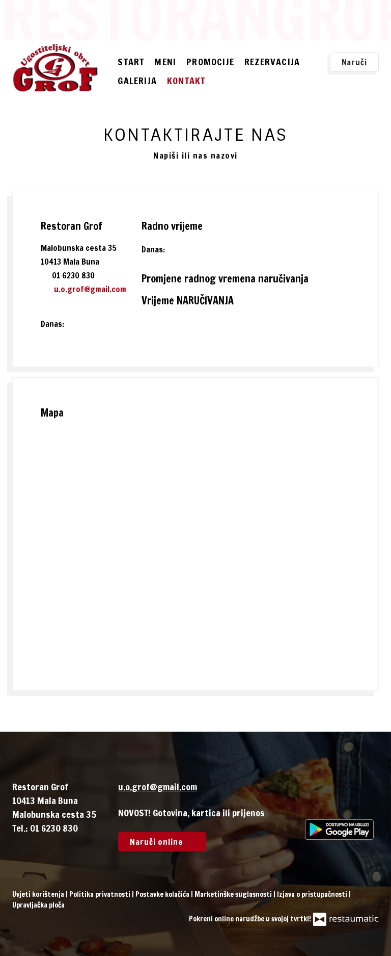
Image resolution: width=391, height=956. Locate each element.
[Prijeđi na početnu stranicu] (55, 67)
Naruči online (158, 841)
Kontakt (186, 80)
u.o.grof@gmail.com (90, 289)
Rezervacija (272, 61)
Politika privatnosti (100, 894)
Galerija (137, 80)
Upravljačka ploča (38, 905)
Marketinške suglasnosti (233, 894)
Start (131, 61)
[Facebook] (312, 799)
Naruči (354, 62)
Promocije (210, 61)
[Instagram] (342, 799)
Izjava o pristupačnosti (313, 894)
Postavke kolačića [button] (163, 894)
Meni (165, 61)
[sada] (180, 249)
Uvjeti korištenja (39, 894)
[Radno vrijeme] (196, 249)
